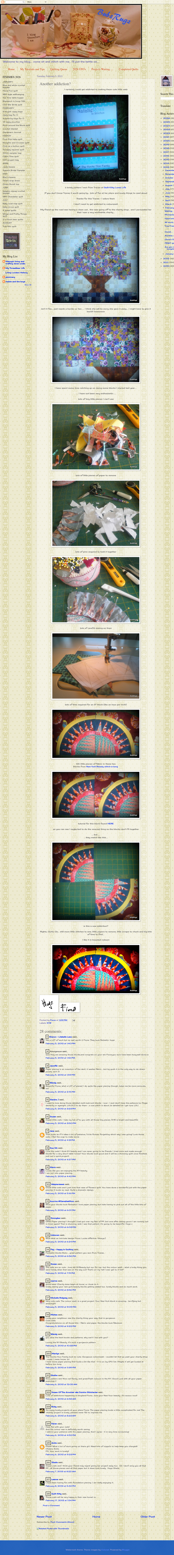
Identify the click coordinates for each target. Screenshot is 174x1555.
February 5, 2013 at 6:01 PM (60, 1210)
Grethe (54, 1375)
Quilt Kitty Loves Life (115, 187)
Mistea (54, 1315)
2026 (167, 118)
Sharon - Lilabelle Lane (60, 1037)
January (169, 254)
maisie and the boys (15, 281)
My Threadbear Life (15, 268)
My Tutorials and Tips (32, 69)
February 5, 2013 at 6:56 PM (61, 1256)
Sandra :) (54, 1099)
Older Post (148, 1516)
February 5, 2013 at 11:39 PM (61, 1367)
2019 (166, 144)
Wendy (53, 1083)
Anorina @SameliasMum (62, 1201)
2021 (166, 137)
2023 (167, 129)
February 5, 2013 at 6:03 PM (61, 1227)
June (168, 193)
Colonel (105, 1550)
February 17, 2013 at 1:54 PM (61, 1500)
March (168, 204)
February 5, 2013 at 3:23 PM (61, 1109)
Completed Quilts (128, 69)
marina (54, 1281)
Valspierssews (57, 1184)
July (167, 189)
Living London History (16, 272)
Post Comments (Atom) (62, 1522)
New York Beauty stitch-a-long (102, 766)
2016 (166, 156)
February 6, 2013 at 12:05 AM (61, 1384)
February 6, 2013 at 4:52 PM (61, 1435)
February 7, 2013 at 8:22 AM (61, 1471)
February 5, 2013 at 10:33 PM (61, 1346)
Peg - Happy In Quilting (62, 1249)
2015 (166, 159)
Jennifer (54, 1066)
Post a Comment (51, 1505)
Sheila (55, 1462)
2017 (166, 152)
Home (11, 69)
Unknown (55, 1235)
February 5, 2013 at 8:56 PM (61, 1290)
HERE (111, 824)
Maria (53, 1167)
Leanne (54, 1479)
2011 (166, 262)
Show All (28, 285)
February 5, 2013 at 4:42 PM (61, 1176)
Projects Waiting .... (102, 69)
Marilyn (55, 1353)
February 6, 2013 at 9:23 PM (61, 1454)
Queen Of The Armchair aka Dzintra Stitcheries (75, 1392)
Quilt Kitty (56, 1494)
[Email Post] (73, 1020)
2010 (166, 266)
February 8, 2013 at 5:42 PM (61, 1486)
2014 (166, 163)
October (169, 178)
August (169, 185)
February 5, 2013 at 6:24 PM (61, 1242)
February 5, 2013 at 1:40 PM (60, 1043)
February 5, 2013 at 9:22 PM (61, 1326)
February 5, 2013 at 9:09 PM (61, 1307)
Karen (54, 1424)
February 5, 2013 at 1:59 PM (60, 1075)
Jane (52, 1131)
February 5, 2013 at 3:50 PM (61, 1123)
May (167, 196)
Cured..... (169, 232)
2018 (166, 148)
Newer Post (44, 1516)
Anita (54, 1443)
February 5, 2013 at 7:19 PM (60, 1273)
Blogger (126, 1550)
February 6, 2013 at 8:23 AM (61, 1416)
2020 (167, 141)
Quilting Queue (58, 69)
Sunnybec (55, 1218)
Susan (53, 1116)
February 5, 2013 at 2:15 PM (60, 1092)
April (168, 200)
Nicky (54, 1407)
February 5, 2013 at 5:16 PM (60, 1193)
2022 (167, 133)
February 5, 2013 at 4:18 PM (60, 1140)
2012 (166, 258)
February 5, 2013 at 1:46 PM (60, 1058)
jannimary (10, 277)
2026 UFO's (79, 69)
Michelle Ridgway (58, 1298)
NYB (49, 1023)
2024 (167, 126)
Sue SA (54, 1148)
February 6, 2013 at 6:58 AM (61, 1399)
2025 (167, 122)
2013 (166, 167)
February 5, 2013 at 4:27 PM (61, 1159)
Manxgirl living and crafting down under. (16, 262)
